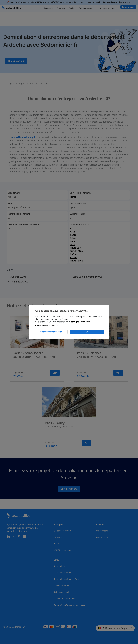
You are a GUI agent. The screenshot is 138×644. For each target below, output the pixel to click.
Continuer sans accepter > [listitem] (46, 325)
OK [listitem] (87, 332)
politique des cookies (80, 322)
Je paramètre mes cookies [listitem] (51, 332)
